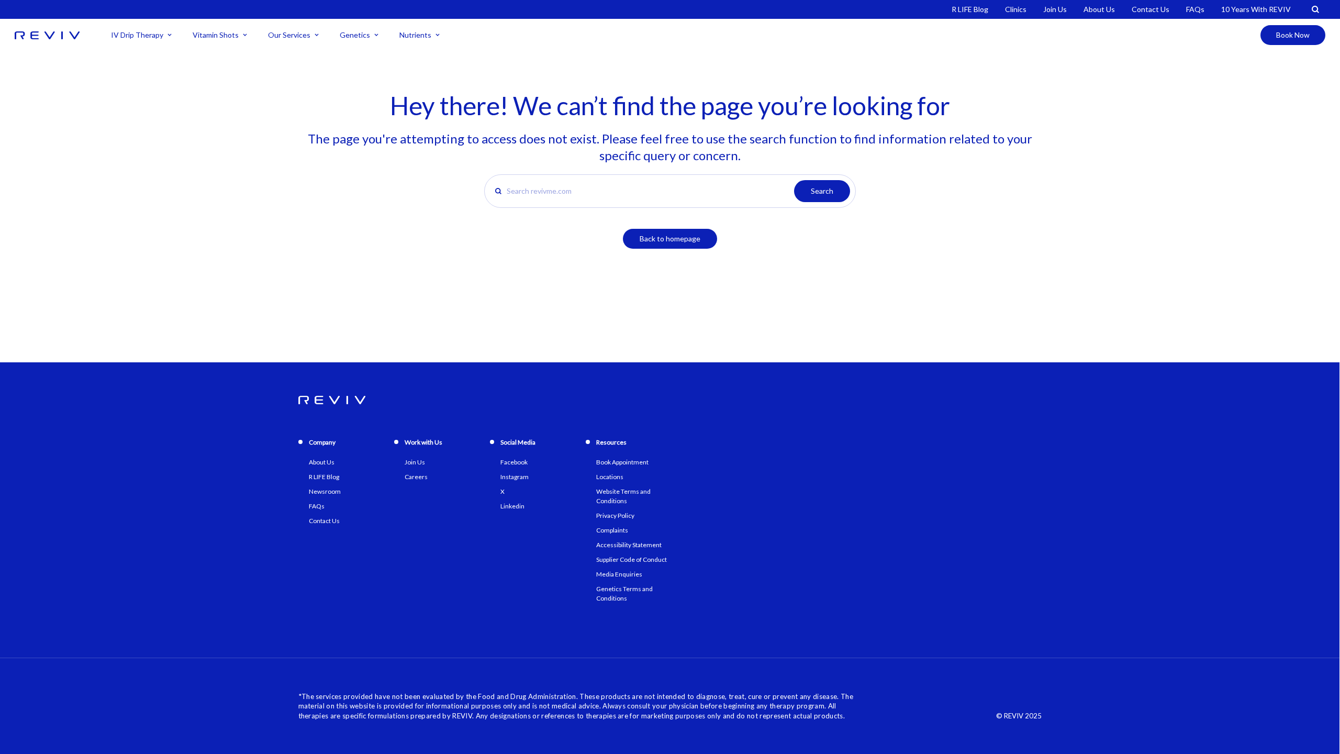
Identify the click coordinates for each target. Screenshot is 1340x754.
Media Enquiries (619, 574)
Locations (609, 477)
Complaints (612, 530)
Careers (416, 477)
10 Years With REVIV (1256, 9)
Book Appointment (622, 462)
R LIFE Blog (970, 9)
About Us (1099, 9)
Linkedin (512, 506)
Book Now (1293, 34)
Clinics (1015, 9)
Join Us (1055, 9)
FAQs (1195, 9)
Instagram (514, 477)
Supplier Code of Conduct (631, 559)
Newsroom (325, 491)
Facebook (514, 462)
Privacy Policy (615, 515)
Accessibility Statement (629, 545)
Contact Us (1150, 9)
